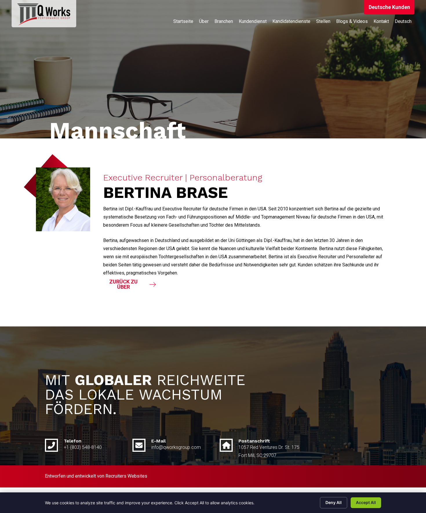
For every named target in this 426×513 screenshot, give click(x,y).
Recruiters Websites (126, 476)
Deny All (333, 502)
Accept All (366, 502)
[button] (389, 7)
